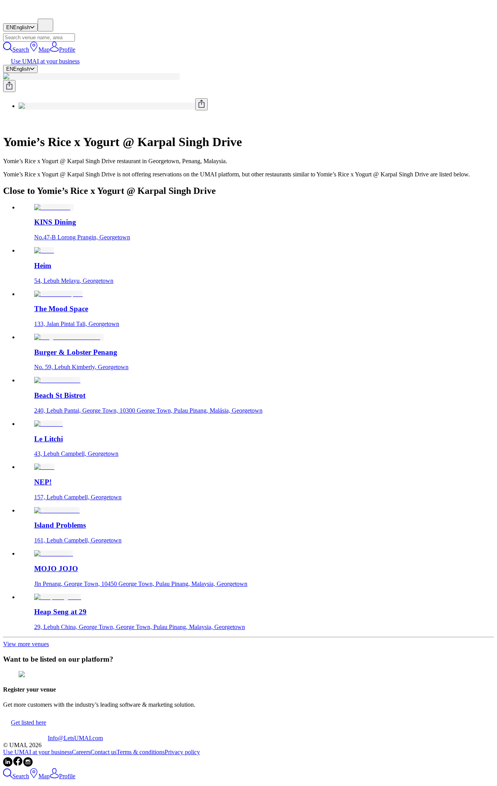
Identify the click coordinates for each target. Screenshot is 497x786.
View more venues (26, 644)
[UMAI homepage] (25, 15)
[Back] (6, 123)
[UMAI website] (25, 738)
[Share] (9, 86)
